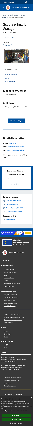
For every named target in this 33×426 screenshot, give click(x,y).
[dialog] (16, 411)
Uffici (5, 275)
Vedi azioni (15, 38)
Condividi (6, 38)
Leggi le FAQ (7, 383)
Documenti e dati (9, 286)
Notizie (6, 331)
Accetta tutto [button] (16, 415)
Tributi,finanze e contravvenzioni (14, 317)
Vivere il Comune (13, 15)
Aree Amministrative (10, 272)
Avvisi (6, 337)
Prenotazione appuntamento (12, 378)
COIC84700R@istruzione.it (15, 147)
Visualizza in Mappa (16, 121)
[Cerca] (29, 8)
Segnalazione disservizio (11, 380)
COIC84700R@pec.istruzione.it (16, 150)
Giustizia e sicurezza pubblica (12, 314)
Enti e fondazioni (9, 278)
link (7, 411)
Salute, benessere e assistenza (13, 320)
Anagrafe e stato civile (10, 295)
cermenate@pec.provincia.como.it (14, 365)
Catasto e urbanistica (10, 303)
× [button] (31, 398)
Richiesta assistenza (10, 386)
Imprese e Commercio (10, 300)
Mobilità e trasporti (9, 306)
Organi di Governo (9, 269)
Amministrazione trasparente (13, 394)
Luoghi (23, 15)
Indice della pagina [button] (11, 69)
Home (4, 15)
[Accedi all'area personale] (26, 2)
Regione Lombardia (8, 2)
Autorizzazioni (8, 323)
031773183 (13, 143)
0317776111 (16, 369)
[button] (16, 423)
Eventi (6, 347)
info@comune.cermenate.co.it (14, 367)
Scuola (4, 17)
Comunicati (7, 334)
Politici (6, 281)
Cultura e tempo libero (10, 297)
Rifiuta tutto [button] (16, 419)
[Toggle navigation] (3, 7)
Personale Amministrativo (12, 283)
